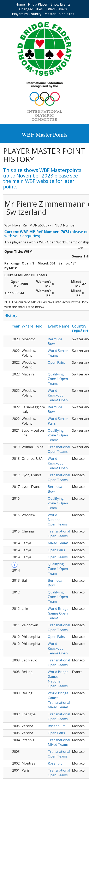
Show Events (60, 4)
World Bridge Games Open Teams (58, 613)
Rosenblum (56, 726)
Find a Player (38, 4)
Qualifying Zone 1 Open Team (58, 503)
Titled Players (56, 9)
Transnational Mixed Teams (59, 742)
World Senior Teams (58, 353)
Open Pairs (56, 362)
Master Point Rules (59, 14)
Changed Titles (31, 9)
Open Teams (58, 557)
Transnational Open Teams (59, 449)
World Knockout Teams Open (58, 395)
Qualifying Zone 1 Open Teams (58, 379)
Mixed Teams (58, 543)
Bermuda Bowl (55, 341)
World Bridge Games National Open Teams (58, 678)
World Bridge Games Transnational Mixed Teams (59, 700)
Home (20, 4)
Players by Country (26, 14)
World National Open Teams (58, 520)
